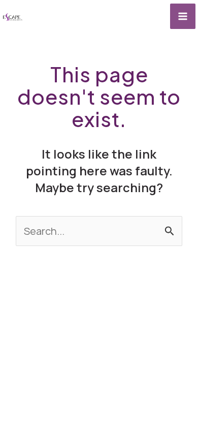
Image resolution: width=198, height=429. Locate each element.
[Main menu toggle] (182, 16)
